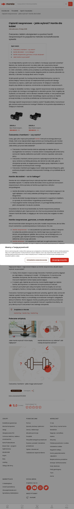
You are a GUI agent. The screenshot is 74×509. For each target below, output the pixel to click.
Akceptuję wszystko (59, 260)
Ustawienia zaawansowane (37, 260)
